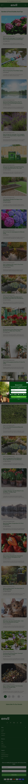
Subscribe (18, 396)
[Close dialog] (27, 382)
